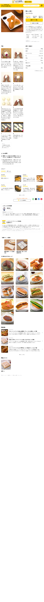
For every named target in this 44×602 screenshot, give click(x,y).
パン (5, 375)
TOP (2, 375)
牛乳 (26, 58)
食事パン (9, 375)
